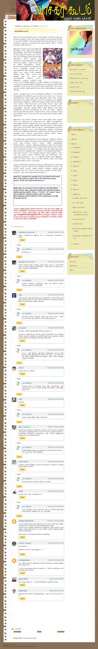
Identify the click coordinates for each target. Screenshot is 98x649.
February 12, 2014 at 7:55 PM (55, 280)
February (75, 194)
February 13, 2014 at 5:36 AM (55, 461)
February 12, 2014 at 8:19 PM (55, 328)
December (76, 147)
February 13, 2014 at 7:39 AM (55, 491)
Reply (22, 240)
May (74, 180)
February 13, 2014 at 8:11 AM (55, 478)
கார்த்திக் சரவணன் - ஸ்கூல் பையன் (79, 78)
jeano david (23, 579)
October (75, 157)
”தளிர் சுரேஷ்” (23, 462)
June (74, 175)
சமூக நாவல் (73, 261)
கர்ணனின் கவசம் (43, 26)
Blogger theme (23, 646)
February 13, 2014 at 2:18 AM (55, 427)
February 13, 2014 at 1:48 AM (55, 399)
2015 (73, 139)
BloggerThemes (33, 646)
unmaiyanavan (24, 560)
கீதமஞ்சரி (22, 328)
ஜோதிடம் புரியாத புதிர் (78, 207)
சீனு (20, 295)
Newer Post (17, 631)
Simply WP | (15, 646)
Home (39, 631)
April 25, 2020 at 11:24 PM (56, 590)
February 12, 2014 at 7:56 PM (55, 313)
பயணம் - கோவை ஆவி (76, 74)
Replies (19, 245)
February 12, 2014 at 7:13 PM (55, 232)
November (76, 152)
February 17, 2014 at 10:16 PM (55, 521)
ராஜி (20, 399)
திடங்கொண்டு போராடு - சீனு (77, 91)
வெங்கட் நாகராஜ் (25, 543)
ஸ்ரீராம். (21, 368)
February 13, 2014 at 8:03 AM (55, 383)
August (75, 166)
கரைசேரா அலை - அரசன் (76, 82)
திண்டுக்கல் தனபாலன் (27, 232)
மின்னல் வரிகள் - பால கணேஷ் (77, 69)
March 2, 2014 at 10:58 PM (56, 579)
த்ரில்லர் (72, 270)
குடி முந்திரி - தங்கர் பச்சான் (80, 198)
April (74, 185)
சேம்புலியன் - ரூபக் (74, 87)
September (76, 161)
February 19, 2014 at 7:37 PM (55, 543)
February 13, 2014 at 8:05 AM (55, 447)
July (74, 171)
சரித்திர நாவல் (73, 265)
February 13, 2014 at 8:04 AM (55, 414)
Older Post (61, 631)
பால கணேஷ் (26, 249)
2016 (73, 134)
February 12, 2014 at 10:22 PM (55, 350)
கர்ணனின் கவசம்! (21, 31)
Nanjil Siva (23, 591)
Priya (21, 491)
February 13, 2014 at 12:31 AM (55, 367)
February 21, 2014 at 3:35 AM (55, 560)
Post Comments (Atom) (29, 638)
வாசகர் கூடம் (13, 645)
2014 (73, 144)
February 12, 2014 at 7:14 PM (55, 261)
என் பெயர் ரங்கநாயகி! (78, 219)
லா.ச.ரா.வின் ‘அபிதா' (78, 202)
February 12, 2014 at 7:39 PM (55, 294)
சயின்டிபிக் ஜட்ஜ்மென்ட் (57, 594)
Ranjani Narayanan (26, 521)
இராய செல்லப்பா (25, 427)
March (74, 189)
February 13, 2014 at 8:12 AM (55, 506)
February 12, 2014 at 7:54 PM (55, 249)
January (75, 244)
